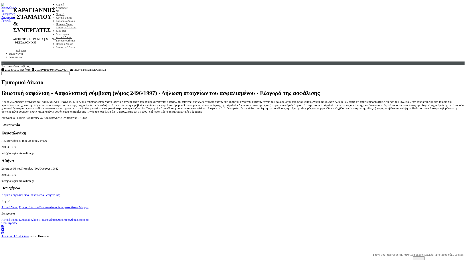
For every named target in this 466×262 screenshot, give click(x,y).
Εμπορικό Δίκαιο (65, 20)
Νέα (58, 11)
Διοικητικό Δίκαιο (66, 27)
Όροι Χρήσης (9, 223)
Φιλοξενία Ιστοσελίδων (15, 236)
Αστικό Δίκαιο (64, 17)
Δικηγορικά (62, 34)
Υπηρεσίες (62, 7)
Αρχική (60, 4)
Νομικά (60, 14)
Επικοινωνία (16, 53)
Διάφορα (61, 30)
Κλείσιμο (418, 258)
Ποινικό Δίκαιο (64, 24)
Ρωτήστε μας (16, 56)
